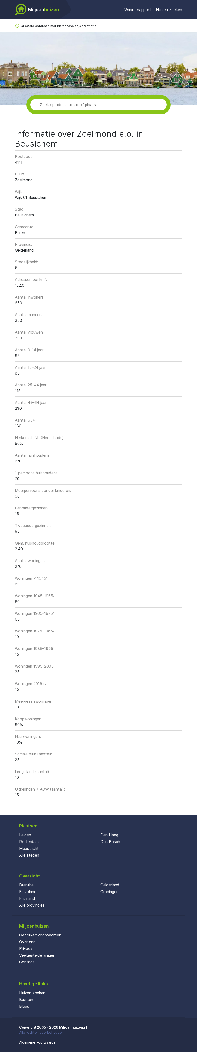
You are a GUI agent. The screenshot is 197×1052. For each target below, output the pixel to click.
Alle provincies (31, 905)
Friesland (27, 898)
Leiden (25, 834)
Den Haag (109, 834)
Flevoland (28, 891)
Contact (26, 962)
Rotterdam (29, 841)
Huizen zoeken (169, 9)
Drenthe (26, 885)
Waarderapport (137, 9)
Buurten (26, 999)
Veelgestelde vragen (37, 955)
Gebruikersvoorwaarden (40, 935)
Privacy (25, 948)
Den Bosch (110, 841)
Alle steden (29, 855)
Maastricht (29, 848)
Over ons (27, 941)
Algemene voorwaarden (38, 1042)
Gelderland (109, 885)
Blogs (24, 1006)
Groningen (109, 891)
